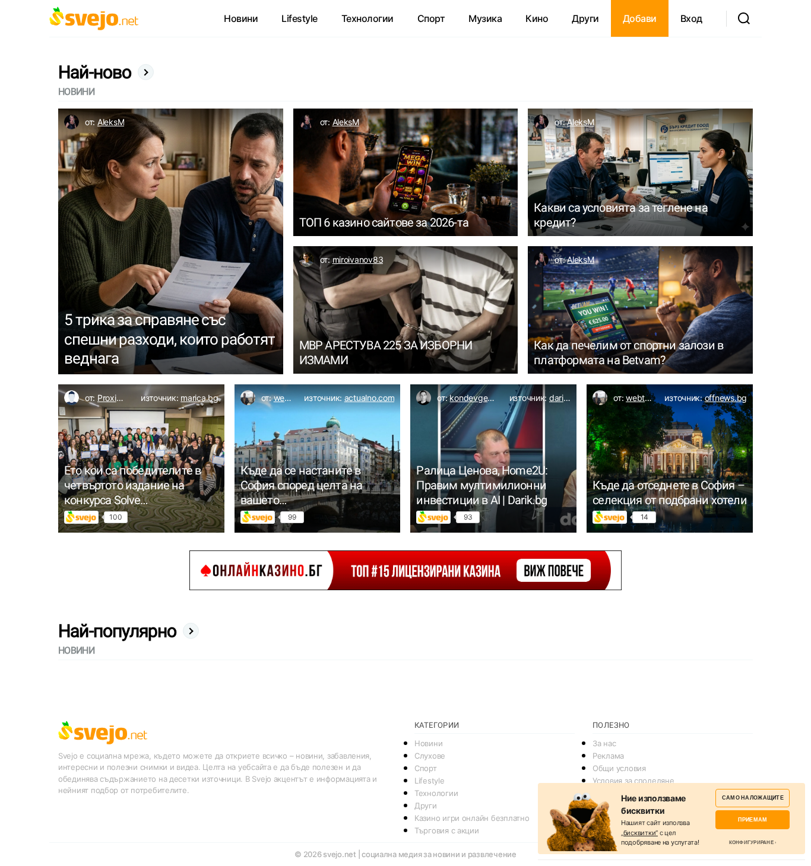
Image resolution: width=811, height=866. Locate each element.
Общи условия (619, 768)
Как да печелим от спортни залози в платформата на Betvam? (628, 352)
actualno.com (369, 398)
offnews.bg (726, 398)
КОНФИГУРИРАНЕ (751, 842)
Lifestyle (299, 18)
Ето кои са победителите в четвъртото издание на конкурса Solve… (132, 485)
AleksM (110, 122)
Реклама (608, 755)
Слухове (429, 755)
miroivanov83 (358, 259)
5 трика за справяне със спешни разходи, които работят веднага (169, 339)
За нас (604, 743)
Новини (241, 18)
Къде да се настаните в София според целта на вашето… (301, 485)
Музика (485, 18)
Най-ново (95, 72)
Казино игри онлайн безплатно (471, 818)
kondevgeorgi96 (480, 398)
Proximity (114, 398)
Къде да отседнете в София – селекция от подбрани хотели (670, 492)
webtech (290, 398)
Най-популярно (117, 630)
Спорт (431, 18)
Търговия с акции (446, 830)
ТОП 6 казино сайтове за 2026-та (383, 222)
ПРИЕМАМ (752, 819)
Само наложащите (753, 797)
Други (585, 18)
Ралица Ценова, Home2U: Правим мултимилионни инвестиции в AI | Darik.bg (481, 485)
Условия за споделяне (633, 780)
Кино (536, 18)
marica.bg (199, 398)
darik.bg (565, 398)
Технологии (367, 18)
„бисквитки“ (639, 833)
